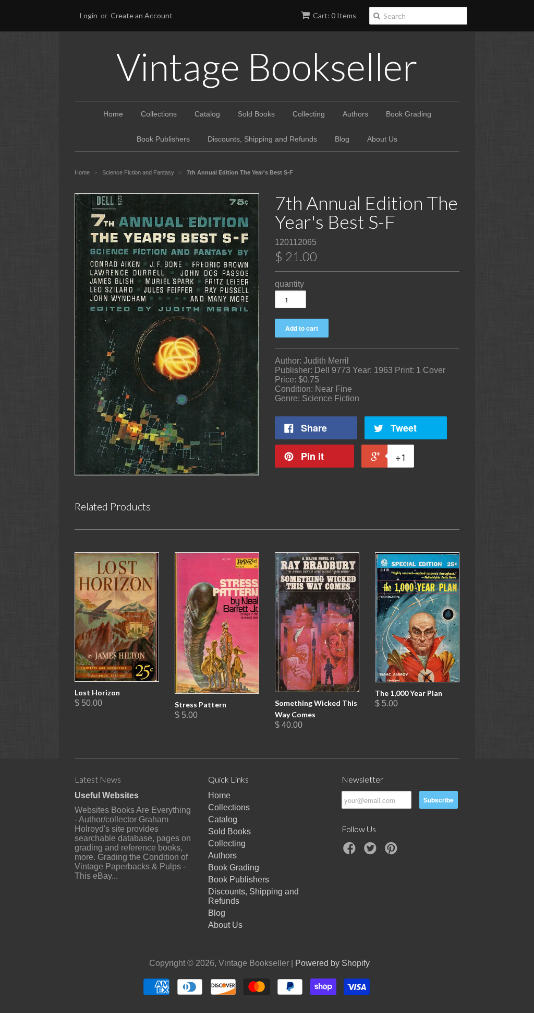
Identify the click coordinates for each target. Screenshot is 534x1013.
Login (89, 15)
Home (113, 114)
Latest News (98, 779)
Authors (355, 114)
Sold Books (256, 114)
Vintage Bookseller (267, 66)
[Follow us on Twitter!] (372, 851)
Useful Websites (107, 795)
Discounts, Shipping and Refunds (262, 139)
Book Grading (408, 114)
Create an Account (142, 15)
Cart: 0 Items (334, 15)
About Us (382, 139)
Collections (159, 114)
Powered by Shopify (332, 963)
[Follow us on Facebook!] (351, 851)
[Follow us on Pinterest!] (392, 851)
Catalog (207, 114)
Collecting (309, 114)
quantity (289, 284)
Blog (342, 139)
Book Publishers (163, 139)
